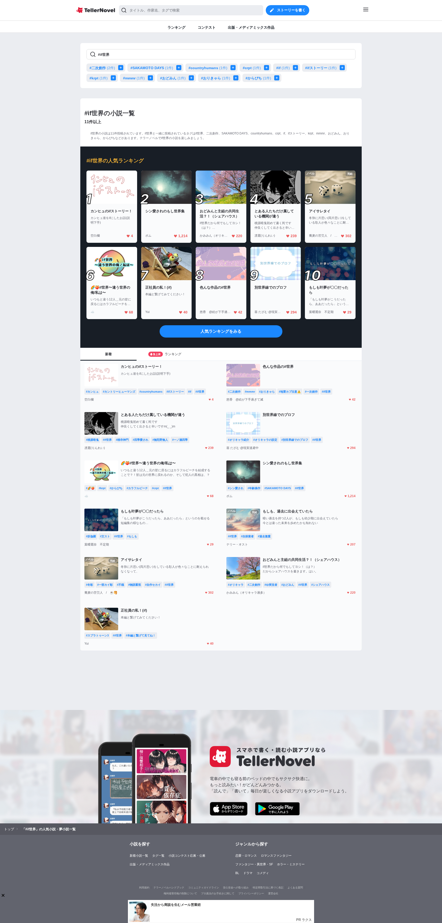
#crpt (252, 68)
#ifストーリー (321, 68)
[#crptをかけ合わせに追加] (267, 68)
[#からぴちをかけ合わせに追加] (277, 78)
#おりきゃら (215, 78)
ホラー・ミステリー (291, 864)
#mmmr (134, 78)
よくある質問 (295, 887)
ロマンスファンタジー (276, 855)
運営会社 (273, 893)
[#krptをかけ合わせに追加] (114, 78)
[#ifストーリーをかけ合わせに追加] (343, 68)
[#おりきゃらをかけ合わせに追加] (236, 78)
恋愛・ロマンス (246, 855)
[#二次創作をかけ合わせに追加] (121, 68)
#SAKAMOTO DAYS (151, 68)
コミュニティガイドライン (203, 887)
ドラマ (247, 873)
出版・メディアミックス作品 (150, 864)
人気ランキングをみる (221, 331)
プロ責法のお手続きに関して (217, 893)
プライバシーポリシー (251, 893)
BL (237, 873)
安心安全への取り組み (236, 887)
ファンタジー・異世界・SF (254, 864)
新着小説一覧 (139, 855)
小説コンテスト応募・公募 (187, 855)
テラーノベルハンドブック (168, 887)
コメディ (263, 873)
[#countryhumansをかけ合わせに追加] (234, 68)
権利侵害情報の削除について (180, 893)
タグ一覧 (158, 855)
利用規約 (144, 887)
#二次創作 (102, 68)
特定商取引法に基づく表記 (268, 887)
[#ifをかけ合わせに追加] (296, 68)
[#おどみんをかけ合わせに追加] (192, 78)
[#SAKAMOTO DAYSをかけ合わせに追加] (179, 68)
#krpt (99, 78)
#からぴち (258, 78)
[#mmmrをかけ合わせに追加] (151, 78)
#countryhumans (208, 68)
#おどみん (173, 78)
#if (283, 68)
